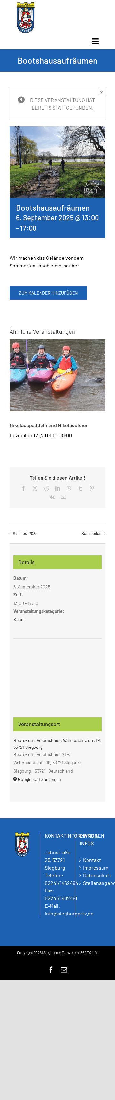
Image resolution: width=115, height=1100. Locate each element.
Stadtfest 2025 (25, 533)
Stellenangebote (92, 883)
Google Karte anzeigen (39, 779)
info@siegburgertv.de (69, 913)
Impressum (92, 867)
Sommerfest (91, 533)
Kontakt (92, 860)
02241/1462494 (61, 883)
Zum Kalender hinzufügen (48, 292)
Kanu (18, 619)
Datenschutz (92, 875)
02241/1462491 (61, 898)
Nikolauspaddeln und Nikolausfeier (49, 425)
